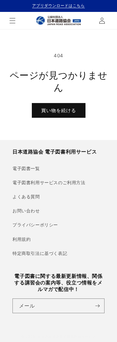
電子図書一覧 (26, 168)
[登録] (97, 305)
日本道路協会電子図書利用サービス (66, 336)
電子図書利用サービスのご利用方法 (48, 182)
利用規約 (21, 239)
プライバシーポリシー (35, 224)
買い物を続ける (58, 110)
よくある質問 (26, 196)
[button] (12, 21)
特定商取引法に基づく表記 (39, 253)
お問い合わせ (26, 210)
